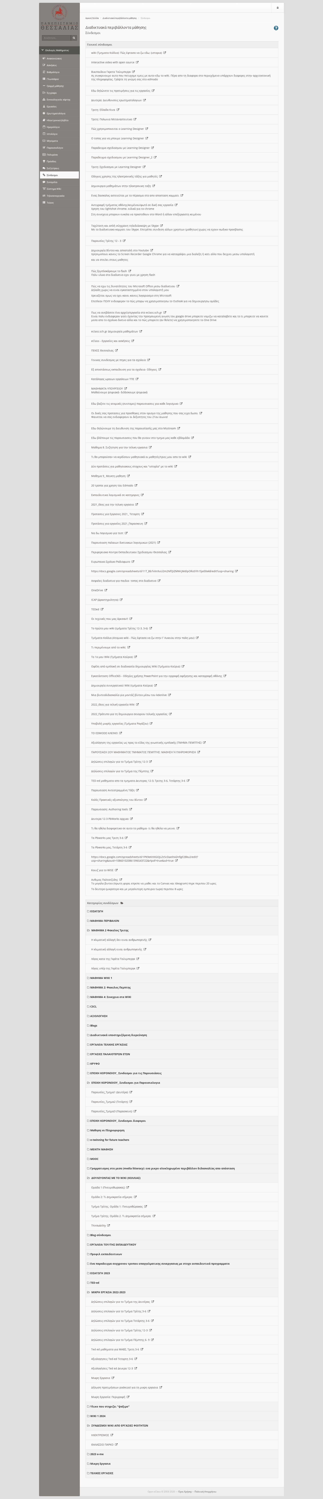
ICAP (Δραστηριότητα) (105, 600)
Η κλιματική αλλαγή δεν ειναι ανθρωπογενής (120, 940)
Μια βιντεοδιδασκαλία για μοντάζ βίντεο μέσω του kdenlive (129, 695)
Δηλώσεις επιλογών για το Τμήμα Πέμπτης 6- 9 (121, 1340)
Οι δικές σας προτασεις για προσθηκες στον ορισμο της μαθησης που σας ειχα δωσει (145, 413)
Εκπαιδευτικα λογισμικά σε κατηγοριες (116, 495)
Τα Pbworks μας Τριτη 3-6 (108, 838)
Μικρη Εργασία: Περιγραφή (109, 1397)
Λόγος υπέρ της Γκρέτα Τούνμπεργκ (114, 968)
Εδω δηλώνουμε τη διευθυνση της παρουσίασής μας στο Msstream (134, 428)
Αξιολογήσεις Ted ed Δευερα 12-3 (112, 1368)
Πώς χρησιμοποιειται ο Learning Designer (118, 129)
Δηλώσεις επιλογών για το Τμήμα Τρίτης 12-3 (120, 761)
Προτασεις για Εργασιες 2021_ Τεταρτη (116, 514)
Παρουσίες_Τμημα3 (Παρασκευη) (112, 1111)
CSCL (93, 1006)
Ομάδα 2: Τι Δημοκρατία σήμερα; (112, 1197)
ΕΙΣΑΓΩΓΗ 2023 (100, 1273)
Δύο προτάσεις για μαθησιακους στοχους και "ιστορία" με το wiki (132, 466)
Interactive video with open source (113, 62)
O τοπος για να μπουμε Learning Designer (118, 138)
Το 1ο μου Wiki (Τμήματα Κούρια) (112, 657)
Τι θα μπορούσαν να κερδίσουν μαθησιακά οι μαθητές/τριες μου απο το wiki (139, 457)
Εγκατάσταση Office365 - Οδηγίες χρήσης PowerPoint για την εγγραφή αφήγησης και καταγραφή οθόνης (157, 676)
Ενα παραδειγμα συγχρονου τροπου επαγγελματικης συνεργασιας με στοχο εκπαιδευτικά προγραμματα (160, 1263)
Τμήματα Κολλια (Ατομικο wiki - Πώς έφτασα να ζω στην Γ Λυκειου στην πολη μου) (143, 638)
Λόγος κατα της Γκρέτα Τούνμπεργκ (113, 959)
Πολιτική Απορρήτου (205, 1491)
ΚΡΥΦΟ (95, 1063)
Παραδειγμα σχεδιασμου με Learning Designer (121, 148)
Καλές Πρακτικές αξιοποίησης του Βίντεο (117, 800)
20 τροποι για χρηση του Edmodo (113, 485)
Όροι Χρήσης (185, 1491)
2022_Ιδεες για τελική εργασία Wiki (113, 704)
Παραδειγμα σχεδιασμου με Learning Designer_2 (122, 157)
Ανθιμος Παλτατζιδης (105, 879)
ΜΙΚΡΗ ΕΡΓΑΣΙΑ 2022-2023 (108, 1292)
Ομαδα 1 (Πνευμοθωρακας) (108, 1187)
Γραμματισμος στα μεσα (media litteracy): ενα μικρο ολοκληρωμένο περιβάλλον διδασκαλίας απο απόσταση (162, 1168)
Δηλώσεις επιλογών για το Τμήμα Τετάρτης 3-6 (121, 1321)
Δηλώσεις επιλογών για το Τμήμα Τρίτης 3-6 (119, 1311)
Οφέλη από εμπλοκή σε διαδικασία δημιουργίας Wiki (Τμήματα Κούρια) (136, 666)
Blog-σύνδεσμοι (100, 1235)
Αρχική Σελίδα (92, 18)
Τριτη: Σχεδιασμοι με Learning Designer (117, 167)
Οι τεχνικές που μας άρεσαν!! (110, 619)
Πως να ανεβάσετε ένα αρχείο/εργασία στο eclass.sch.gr (127, 312)
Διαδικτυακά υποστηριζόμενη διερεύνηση (118, 1035)
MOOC (94, 1159)
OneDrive (97, 590)
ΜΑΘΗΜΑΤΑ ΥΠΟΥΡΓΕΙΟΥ (107, 388)
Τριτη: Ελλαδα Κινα (104, 109)
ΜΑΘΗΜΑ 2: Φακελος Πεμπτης (110, 987)
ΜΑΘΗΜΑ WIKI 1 (101, 978)
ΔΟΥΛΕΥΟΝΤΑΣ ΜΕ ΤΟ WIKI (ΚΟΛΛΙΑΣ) (116, 1178)
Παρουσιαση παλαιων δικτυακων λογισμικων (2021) (124, 542)
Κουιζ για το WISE (103, 870)
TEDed (96, 609)
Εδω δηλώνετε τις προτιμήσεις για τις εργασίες (121, 90)
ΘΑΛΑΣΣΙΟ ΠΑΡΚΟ (103, 1444)
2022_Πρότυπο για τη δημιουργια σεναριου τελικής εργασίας (130, 714)
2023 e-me (97, 1454)
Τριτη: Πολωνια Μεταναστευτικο (112, 119)
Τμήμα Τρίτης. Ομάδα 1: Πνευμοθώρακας (117, 1206)
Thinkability (99, 1225)
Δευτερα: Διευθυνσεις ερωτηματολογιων (117, 100)
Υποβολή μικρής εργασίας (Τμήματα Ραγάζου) (120, 723)
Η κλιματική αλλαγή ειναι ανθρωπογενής (117, 949)
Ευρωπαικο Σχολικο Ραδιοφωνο (111, 561)
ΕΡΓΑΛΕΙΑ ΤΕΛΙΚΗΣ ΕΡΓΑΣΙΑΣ (108, 1044)
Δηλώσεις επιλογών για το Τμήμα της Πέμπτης (121, 771)
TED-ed (94, 1282)
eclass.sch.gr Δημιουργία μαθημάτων (115, 331)
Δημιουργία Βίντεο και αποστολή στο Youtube (120, 250)
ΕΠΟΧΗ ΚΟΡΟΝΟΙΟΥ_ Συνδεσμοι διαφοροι (118, 1121)
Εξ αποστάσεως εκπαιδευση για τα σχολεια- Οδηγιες (125, 369)
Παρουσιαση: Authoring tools (110, 809)
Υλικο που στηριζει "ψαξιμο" (110, 1406)
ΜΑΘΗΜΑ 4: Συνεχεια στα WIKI (110, 997)
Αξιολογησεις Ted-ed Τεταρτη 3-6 (112, 1359)
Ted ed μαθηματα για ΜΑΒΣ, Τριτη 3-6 (116, 1349)
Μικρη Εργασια (101, 1378)
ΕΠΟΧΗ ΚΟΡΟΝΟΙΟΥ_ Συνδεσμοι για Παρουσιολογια (125, 1082)
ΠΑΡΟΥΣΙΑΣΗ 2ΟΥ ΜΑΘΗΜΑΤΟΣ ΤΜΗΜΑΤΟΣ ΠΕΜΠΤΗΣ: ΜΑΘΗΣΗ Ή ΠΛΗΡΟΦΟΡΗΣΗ (144, 752)
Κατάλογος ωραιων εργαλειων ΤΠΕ (113, 379)
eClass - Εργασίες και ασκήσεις (111, 341)
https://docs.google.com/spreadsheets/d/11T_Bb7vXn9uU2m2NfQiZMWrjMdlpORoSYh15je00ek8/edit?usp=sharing (163, 571)
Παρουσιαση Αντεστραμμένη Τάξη (113, 790)
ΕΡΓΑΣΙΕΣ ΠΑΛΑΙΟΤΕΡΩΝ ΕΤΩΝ (110, 1054)
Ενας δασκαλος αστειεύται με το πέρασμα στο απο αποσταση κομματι (136, 195)
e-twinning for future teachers (109, 1140)
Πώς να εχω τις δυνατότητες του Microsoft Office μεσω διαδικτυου (134, 286)
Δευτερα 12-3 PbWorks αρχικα (110, 819)
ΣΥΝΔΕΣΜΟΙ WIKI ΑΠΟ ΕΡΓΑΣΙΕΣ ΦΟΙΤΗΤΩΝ (119, 1425)
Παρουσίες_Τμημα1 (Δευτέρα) (110, 1092)
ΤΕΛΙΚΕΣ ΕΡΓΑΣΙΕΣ (101, 1473)
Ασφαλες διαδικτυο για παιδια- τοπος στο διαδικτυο (124, 580)
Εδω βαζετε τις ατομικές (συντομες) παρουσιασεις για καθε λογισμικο (135, 403)
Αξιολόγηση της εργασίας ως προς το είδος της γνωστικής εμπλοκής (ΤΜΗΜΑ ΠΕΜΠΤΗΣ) (147, 742)
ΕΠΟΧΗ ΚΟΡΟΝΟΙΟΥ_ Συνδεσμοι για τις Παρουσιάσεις (126, 1073)
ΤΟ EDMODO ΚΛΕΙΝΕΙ (105, 733)
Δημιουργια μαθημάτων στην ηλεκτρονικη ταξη (121, 186)
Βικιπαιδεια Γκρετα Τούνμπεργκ (111, 72)
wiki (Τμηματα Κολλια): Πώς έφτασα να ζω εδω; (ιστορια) (127, 53)
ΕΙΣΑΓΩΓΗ (96, 911)
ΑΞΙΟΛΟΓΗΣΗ (98, 1016)
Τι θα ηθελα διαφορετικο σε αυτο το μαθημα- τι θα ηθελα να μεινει (134, 828)
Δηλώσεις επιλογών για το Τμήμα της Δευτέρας (121, 1301)
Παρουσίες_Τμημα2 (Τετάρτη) (110, 1101)
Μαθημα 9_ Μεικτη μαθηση (109, 476)
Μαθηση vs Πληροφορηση (107, 1130)
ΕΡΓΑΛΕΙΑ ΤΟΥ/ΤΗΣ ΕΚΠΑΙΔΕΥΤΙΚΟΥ (113, 1244)
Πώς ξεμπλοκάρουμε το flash (109, 271)
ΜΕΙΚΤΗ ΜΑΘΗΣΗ (101, 1149)
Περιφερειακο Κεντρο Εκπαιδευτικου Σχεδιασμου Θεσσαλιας (129, 552)
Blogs (93, 1025)
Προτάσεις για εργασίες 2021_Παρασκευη (117, 523)
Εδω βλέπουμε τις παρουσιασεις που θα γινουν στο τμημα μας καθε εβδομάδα (141, 438)
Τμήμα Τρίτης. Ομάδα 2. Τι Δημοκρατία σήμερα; (122, 1216)
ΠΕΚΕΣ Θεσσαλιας (103, 350)
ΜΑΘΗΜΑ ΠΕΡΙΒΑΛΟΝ (104, 921)
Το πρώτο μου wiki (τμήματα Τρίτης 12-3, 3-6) (120, 628)
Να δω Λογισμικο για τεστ (108, 533)
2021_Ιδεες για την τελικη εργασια (113, 504)
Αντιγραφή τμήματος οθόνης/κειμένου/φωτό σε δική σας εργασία (133, 205)
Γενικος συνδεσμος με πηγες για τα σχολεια (119, 360)
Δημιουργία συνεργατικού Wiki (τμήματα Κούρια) (122, 685)
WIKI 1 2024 (97, 1416)
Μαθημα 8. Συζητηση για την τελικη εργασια (120, 447)
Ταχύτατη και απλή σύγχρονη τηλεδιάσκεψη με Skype (125, 225)
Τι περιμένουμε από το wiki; (109, 647)
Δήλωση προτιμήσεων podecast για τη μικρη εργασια (125, 1387)
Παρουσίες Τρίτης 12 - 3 (107, 241)
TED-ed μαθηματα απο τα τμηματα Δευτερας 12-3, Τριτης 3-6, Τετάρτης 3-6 (139, 780)
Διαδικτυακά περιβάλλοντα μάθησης (120, 18)
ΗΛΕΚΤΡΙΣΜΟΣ (100, 1435)
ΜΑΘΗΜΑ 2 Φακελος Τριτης (109, 930)
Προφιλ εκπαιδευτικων (106, 1254)
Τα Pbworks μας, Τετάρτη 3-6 (110, 847)
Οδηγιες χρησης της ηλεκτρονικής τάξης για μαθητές (125, 176)
